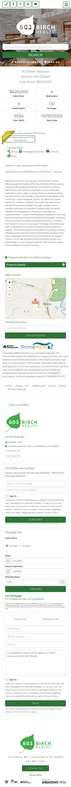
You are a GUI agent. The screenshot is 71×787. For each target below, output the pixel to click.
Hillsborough (39, 385)
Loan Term (11, 538)
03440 (62, 385)
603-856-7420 (15, 442)
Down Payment (14, 566)
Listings (19, 385)
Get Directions (35, 335)
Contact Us (13, 450)
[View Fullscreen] (9, 294)
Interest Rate (12, 577)
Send (35, 703)
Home (8, 385)
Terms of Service (23, 712)
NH (27, 385)
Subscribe (35, 519)
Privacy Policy (51, 512)
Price (8, 555)
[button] (35, 55)
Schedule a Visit (50, 619)
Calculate (36, 588)
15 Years (26, 546)
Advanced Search (29, 62)
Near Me (53, 62)
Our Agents (13, 455)
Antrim (52, 385)
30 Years (13, 546)
